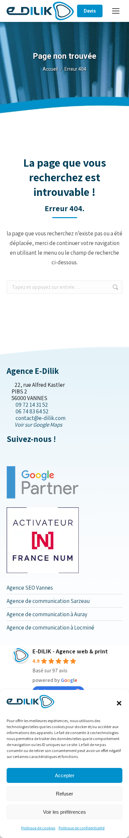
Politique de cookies (38, 827)
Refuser (64, 793)
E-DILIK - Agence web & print (70, 651)
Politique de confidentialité (82, 827)
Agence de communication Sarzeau (48, 601)
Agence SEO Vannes (30, 587)
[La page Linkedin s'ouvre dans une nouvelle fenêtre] (19, 453)
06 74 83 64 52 (32, 411)
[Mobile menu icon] (115, 11)
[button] (119, 703)
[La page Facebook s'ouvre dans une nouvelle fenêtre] (9, 453)
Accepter (64, 775)
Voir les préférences (64, 812)
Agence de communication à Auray (47, 614)
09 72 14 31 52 (32, 404)
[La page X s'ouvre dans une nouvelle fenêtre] (14, 453)
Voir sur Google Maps (38, 424)
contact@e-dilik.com (40, 418)
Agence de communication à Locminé (50, 627)
